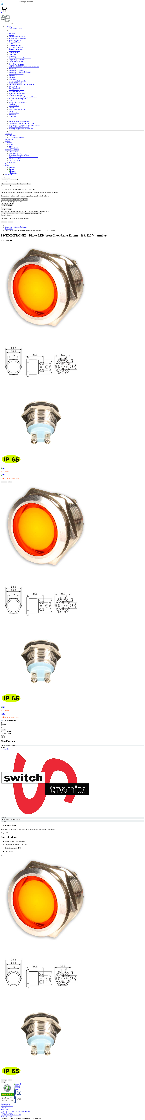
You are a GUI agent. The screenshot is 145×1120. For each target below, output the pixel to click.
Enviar (28, 184)
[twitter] (16, 1089)
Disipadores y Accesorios (16, 60)
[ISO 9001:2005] (18, 1102)
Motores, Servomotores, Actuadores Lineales (23, 97)
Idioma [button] (7, 166)
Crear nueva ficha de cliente (33, 213)
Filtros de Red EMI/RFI (16, 65)
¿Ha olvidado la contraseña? (10, 184)
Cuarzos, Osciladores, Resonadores (20, 58)
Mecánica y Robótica (15, 91)
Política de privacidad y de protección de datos (23, 157)
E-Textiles (12, 63)
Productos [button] (8, 26)
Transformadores (14, 113)
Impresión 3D (13, 75)
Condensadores (13, 52)
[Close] (9, 178)
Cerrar (3, 209)
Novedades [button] (8, 134)
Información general (15, 153)
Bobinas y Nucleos (15, 40)
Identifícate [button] (8, 174)
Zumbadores (12, 116)
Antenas (11, 35)
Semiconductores (14, 106)
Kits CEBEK (13, 86)
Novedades (12, 135)
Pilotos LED (9, 229)
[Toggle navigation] (12, 23)
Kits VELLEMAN (15, 88)
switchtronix (4, 749)
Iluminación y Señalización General (20, 72)
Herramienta (12, 68)
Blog (6, 164)
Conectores (12, 54)
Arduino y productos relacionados (19, 121)
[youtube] (17, 1086)
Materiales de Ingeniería (16, 90)
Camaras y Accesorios (15, 49)
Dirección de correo (7, 203)
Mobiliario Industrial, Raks (17, 93)
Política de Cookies (15, 158)
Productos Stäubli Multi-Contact (19, 127)
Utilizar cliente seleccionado (15, 213)
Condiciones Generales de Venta (19, 155)
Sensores (11, 107)
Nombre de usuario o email (9, 180)
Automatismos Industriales (17, 36)
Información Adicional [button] (12, 150)
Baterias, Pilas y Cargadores (17, 38)
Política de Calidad (14, 160)
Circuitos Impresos (14, 51)
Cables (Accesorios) (15, 45)
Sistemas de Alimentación (17, 109)
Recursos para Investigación (17, 99)
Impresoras (12, 77)
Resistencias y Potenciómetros (18, 102)
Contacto (7, 141)
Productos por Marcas (15, 28)
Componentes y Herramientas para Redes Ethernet (24, 125)
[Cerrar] (1, 855)
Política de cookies (6, 1113)
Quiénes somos (13, 151)
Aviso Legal (12, 162)
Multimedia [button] (8, 142)
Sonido (11, 111)
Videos (11, 144)
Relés (10, 100)
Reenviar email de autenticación (11, 199)
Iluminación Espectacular (16, 70)
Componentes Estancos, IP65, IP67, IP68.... (22, 123)
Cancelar (22, 184)
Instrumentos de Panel (15, 83)
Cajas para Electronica (16, 47)
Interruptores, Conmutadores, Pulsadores (21, 84)
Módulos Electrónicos (15, 95)
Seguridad (12, 104)
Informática (12, 79)
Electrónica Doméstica (16, 61)
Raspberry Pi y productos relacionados (21, 128)
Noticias (11, 146)
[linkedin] (17, 1087)
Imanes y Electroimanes (16, 74)
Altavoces (12, 33)
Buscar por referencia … (27, 2)
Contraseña (4, 182)
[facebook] (17, 1084)
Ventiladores (12, 114)
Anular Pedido (5, 215)
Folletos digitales (14, 148)
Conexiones (12, 56)
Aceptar (9, 209)
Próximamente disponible (16, 137)
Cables (11, 44)
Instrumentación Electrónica (17, 81)
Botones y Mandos (14, 42)
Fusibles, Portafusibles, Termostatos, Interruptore (24, 67)
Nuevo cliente (9, 139)
